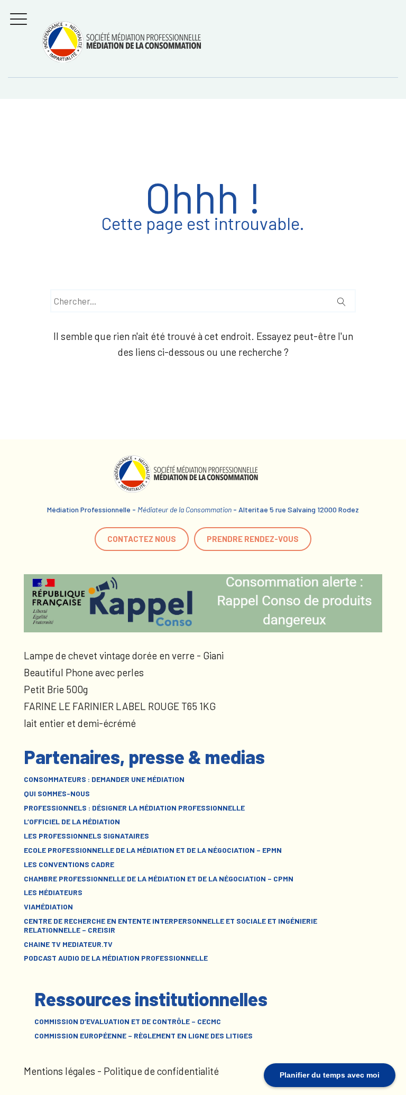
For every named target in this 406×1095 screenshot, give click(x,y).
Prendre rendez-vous (253, 539)
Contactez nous (141, 539)
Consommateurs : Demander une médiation (104, 779)
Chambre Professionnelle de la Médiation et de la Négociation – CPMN (158, 879)
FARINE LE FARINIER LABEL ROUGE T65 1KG (120, 706)
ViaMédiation (48, 907)
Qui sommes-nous (57, 793)
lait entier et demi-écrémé (80, 723)
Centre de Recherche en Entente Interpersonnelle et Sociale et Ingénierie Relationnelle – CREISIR (170, 925)
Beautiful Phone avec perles (84, 672)
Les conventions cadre (69, 864)
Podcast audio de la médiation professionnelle (116, 958)
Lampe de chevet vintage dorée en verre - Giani (124, 655)
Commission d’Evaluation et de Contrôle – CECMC (127, 1021)
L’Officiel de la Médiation (72, 821)
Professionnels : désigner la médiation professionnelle (134, 808)
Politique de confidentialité (161, 1071)
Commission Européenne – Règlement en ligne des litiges (143, 1036)
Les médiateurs (53, 892)
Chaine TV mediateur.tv (68, 944)
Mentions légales (59, 1071)
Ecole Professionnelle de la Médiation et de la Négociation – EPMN (153, 850)
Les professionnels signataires (86, 836)
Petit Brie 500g (56, 689)
